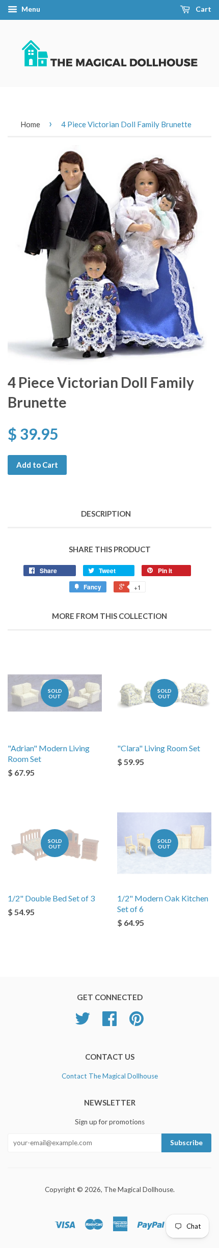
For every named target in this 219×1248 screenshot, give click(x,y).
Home (30, 124)
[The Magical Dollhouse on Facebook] (109, 1022)
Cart (202, 9)
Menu (30, 9)
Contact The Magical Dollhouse (110, 1076)
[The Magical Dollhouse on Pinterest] (136, 1022)
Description (106, 513)
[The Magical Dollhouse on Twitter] (82, 1022)
